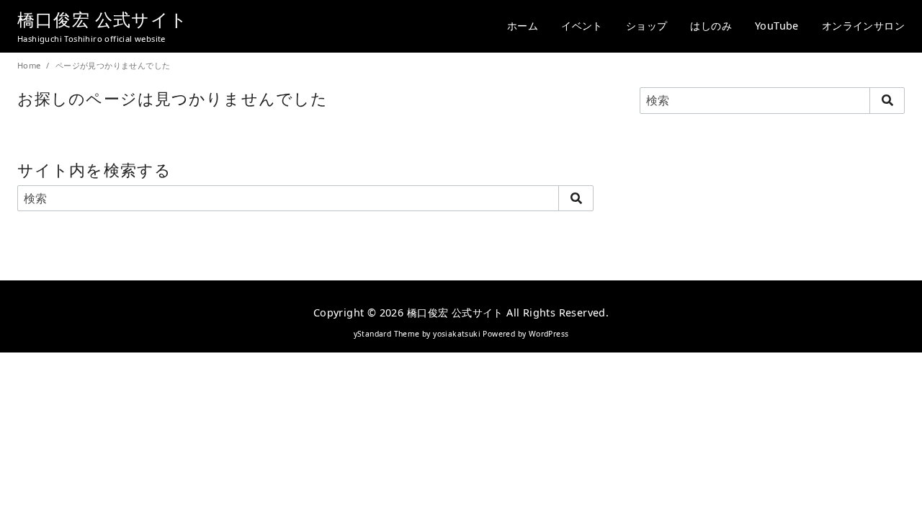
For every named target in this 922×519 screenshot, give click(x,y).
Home (30, 65)
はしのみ (711, 25)
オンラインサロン (863, 25)
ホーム (522, 25)
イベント (582, 25)
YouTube (777, 25)
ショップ (647, 25)
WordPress (549, 334)
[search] (576, 198)
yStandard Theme (387, 334)
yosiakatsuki (456, 334)
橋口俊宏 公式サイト (102, 19)
